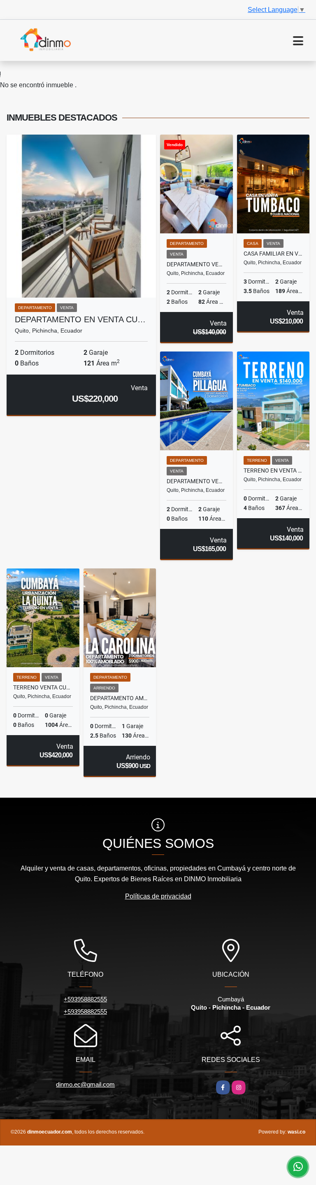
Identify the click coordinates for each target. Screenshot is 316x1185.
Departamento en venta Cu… (80, 319)
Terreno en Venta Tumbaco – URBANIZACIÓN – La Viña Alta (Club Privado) (273, 470)
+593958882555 (85, 999)
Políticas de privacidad (158, 896)
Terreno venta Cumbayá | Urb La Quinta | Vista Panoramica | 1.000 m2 (43, 687)
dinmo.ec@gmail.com (85, 1084)
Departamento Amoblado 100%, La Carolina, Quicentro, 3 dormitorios (120, 698)
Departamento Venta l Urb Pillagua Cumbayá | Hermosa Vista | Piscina (196, 481)
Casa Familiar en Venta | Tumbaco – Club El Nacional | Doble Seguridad (273, 253)
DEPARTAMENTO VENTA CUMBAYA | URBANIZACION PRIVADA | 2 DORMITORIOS (196, 264)
